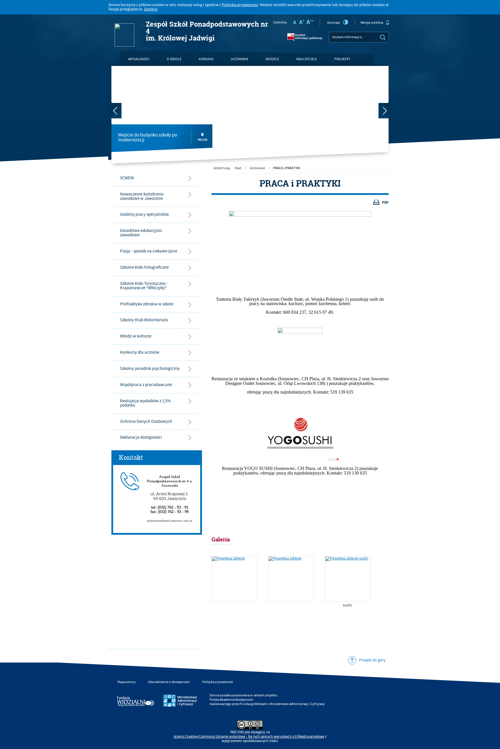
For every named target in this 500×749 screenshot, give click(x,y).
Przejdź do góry (372, 660)
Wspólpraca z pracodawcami (146, 385)
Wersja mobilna (372, 23)
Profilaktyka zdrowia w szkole (146, 304)
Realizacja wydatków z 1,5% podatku (145, 403)
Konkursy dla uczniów (139, 352)
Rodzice (272, 59)
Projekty (342, 59)
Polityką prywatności (240, 5)
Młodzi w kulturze (135, 336)
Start (238, 168)
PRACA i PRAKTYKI (286, 168)
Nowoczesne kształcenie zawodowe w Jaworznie (141, 196)
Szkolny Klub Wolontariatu (144, 320)
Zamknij (150, 9)
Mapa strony (126, 682)
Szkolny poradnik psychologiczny (150, 368)
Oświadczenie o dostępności (169, 682)
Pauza (202, 139)
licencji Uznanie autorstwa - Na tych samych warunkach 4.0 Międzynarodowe (249, 737)
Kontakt (135, 74)
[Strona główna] (116, 16)
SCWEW (127, 178)
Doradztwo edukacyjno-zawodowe (141, 233)
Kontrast (333, 23)
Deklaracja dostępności (141, 437)
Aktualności (139, 59)
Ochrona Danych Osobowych (146, 421)
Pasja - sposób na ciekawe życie (148, 251)
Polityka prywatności (217, 682)
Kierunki (206, 59)
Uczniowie (239, 59)
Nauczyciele (306, 59)
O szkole (174, 59)
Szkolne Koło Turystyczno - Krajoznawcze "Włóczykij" (144, 286)
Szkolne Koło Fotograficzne (144, 267)
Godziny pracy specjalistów (144, 214)
